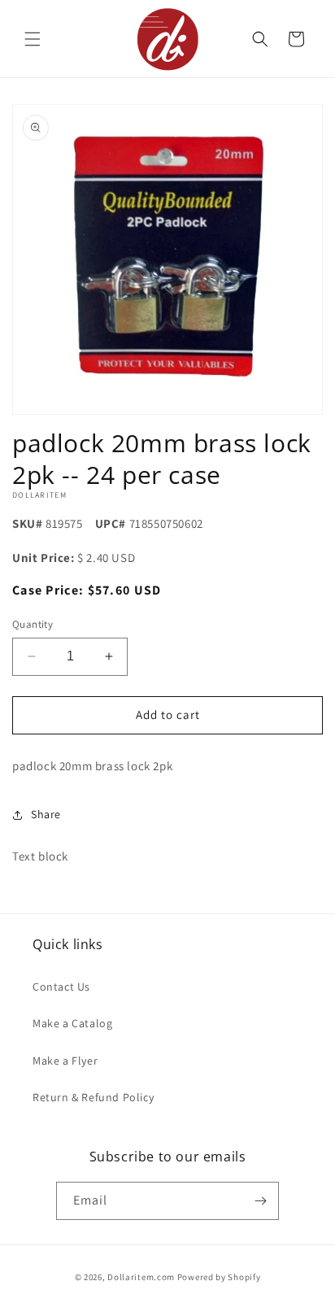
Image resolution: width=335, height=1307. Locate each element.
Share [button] (46, 814)
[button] (32, 39)
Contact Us (61, 986)
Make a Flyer (65, 1060)
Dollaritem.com (141, 1277)
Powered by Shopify (219, 1277)
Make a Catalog (72, 1023)
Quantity (32, 624)
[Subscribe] (260, 1201)
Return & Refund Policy (93, 1097)
